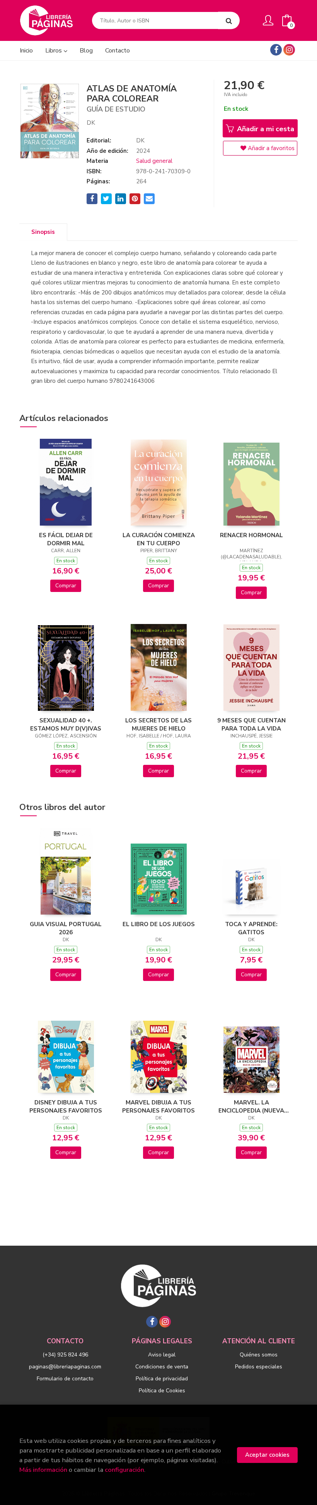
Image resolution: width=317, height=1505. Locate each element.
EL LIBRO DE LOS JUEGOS (159, 924)
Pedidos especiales (258, 1366)
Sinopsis (43, 232)
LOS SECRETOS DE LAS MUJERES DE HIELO (158, 724)
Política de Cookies (162, 1390)
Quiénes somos (259, 1354)
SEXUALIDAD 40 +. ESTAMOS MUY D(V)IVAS (65, 724)
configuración (124, 1469)
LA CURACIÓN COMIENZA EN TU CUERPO (159, 539)
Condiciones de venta (161, 1366)
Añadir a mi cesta (264, 129)
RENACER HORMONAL (251, 535)
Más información (43, 1469)
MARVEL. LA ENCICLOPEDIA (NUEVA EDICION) (251, 1106)
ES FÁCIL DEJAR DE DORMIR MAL (66, 539)
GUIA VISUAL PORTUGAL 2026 (66, 928)
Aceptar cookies (267, 1455)
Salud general (154, 161)
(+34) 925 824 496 (65, 1354)
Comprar (65, 585)
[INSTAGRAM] (289, 50)
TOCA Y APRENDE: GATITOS (251, 928)
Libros (54, 50)
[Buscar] (229, 20)
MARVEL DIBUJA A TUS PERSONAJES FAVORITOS (158, 1106)
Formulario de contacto (65, 1378)
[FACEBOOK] (276, 50)
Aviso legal (162, 1354)
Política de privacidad (162, 1378)
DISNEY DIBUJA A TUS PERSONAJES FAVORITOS (65, 1106)
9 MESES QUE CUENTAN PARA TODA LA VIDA (251, 724)
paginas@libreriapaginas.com (65, 1366)
